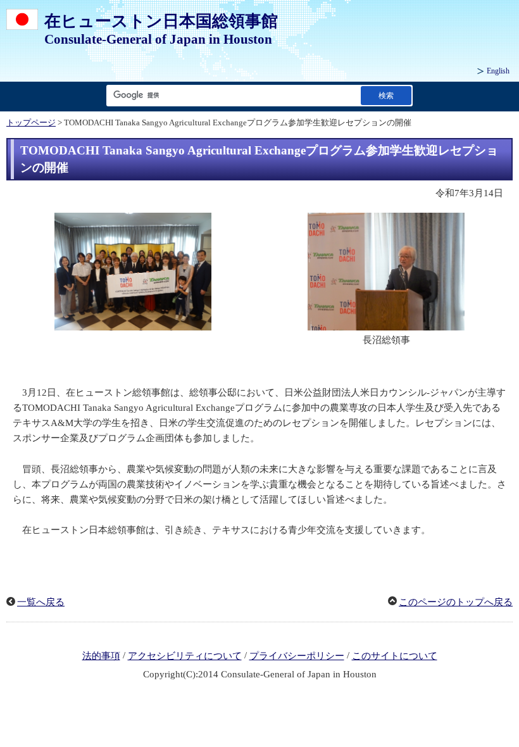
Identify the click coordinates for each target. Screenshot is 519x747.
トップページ (31, 122)
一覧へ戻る (41, 602)
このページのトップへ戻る (456, 602)
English (498, 70)
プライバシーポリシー (296, 656)
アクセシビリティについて (185, 656)
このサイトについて (394, 656)
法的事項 (101, 656)
